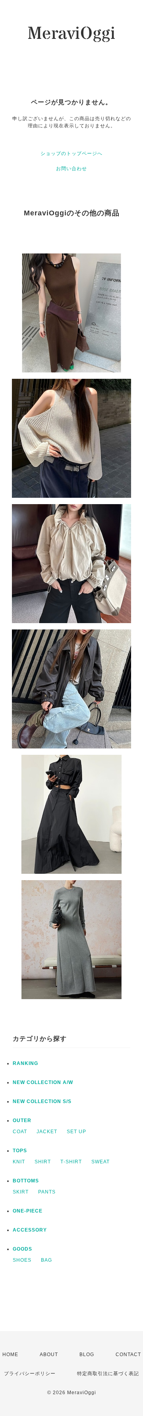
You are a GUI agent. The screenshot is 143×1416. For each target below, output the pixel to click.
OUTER (22, 1120)
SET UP (76, 1131)
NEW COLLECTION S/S (42, 1101)
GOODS (22, 1249)
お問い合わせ (71, 168)
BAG (46, 1260)
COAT (20, 1131)
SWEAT (100, 1162)
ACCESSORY (30, 1230)
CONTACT (128, 1354)
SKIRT (21, 1192)
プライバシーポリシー (30, 1373)
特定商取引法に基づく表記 (108, 1373)
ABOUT (49, 1354)
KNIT (19, 1162)
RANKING (25, 1063)
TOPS (20, 1150)
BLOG (86, 1354)
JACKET (47, 1131)
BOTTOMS (26, 1181)
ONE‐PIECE (28, 1211)
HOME (10, 1354)
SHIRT (43, 1162)
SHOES (22, 1260)
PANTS (47, 1192)
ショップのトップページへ (71, 153)
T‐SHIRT (71, 1162)
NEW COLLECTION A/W (43, 1082)
